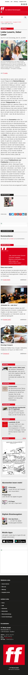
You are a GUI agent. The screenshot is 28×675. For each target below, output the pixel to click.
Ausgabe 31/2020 (17, 22)
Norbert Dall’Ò (7, 319)
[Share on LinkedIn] (23, 214)
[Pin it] (20, 214)
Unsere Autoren (5, 584)
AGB (3, 605)
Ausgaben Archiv (22, 1)
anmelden (11, 238)
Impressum (4, 608)
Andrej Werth (6, 279)
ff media (5, 73)
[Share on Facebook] (10, 214)
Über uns (4, 586)
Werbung (16, 1)
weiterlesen (23, 279)
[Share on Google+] (15, 214)
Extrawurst (6, 353)
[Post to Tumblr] (18, 214)
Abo (11, 1)
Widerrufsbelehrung (6, 614)
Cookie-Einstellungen (7, 616)
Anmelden (7, 1)
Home (2, 22)
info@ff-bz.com (8, 637)
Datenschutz (5, 611)
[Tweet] (13, 214)
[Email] (26, 214)
